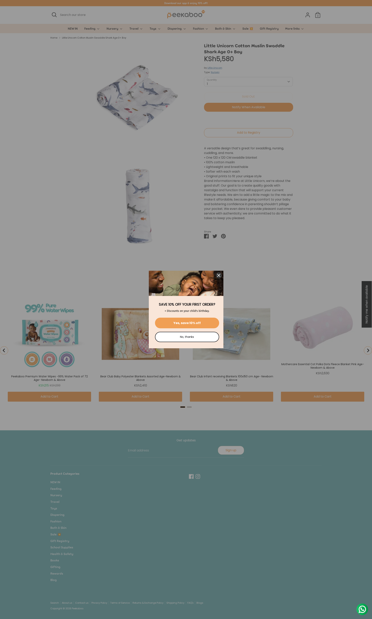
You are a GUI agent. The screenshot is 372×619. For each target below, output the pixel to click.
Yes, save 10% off (187, 323)
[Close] (218, 275)
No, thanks (187, 337)
